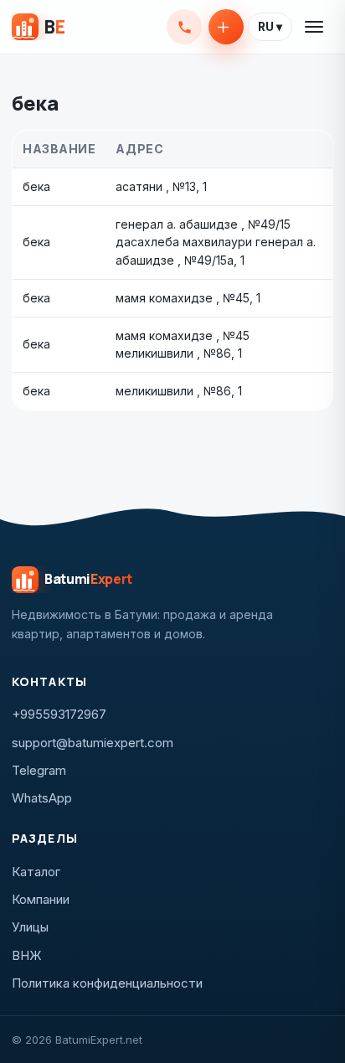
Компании (41, 899)
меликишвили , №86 (173, 391)
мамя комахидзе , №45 (183, 298)
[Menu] (314, 26)
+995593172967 (184, 26)
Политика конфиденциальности (107, 983)
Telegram (39, 770)
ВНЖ (27, 955)
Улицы (30, 927)
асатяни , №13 (156, 186)
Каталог (36, 872)
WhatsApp (42, 798)
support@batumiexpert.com (92, 743)
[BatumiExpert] (38, 26)
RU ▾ (270, 27)
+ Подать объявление (226, 26)
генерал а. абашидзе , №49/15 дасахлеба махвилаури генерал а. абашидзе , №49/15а (216, 242)
